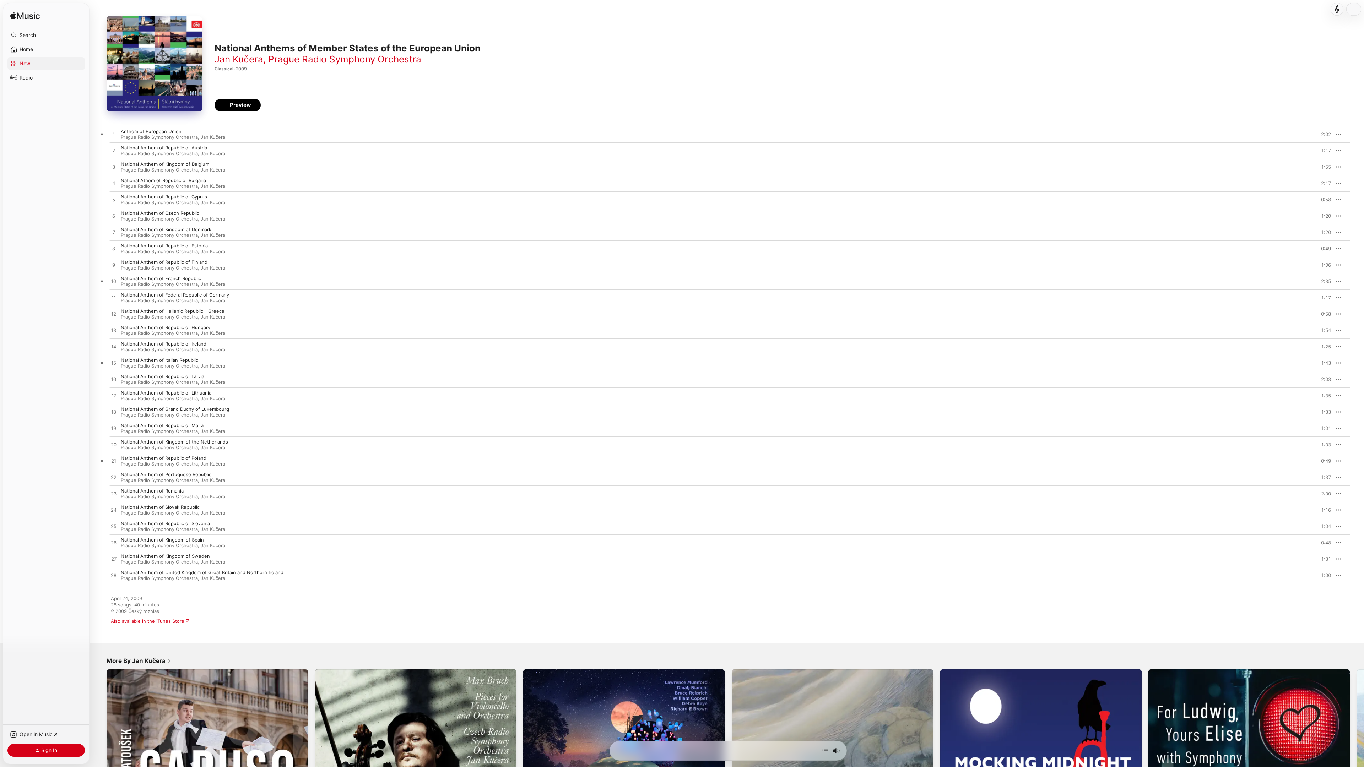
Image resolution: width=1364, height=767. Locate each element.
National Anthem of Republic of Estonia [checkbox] (164, 246)
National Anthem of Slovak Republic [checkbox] (160, 507)
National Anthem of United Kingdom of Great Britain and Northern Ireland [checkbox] (202, 572)
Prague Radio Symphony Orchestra (344, 59)
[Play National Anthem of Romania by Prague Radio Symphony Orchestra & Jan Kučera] (114, 494)
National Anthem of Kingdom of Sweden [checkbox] (165, 556)
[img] (25, 16)
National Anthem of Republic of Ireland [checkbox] (163, 344)
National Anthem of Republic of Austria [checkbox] (164, 148)
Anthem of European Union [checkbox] (151, 131)
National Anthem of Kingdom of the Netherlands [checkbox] (174, 442)
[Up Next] (825, 751)
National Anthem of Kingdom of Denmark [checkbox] (166, 229)
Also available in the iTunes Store (147, 621)
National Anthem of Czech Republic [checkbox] (160, 213)
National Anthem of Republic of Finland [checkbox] (164, 262)
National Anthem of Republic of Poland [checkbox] (163, 458)
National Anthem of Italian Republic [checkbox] (159, 360)
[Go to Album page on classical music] (1337, 9)
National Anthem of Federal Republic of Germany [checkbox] (175, 295)
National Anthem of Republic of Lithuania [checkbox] (166, 393)
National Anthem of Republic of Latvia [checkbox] (162, 376)
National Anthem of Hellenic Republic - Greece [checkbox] (172, 311)
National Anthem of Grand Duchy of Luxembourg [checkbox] (175, 409)
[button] (46, 35)
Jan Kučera (239, 59)
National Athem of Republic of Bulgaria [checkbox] (163, 180)
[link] (139, 661)
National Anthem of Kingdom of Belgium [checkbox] (165, 164)
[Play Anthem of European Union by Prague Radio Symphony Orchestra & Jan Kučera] (114, 134)
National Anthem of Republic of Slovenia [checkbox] (165, 523)
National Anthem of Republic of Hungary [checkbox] (165, 327)
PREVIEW (1323, 134)
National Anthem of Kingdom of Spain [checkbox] (162, 540)
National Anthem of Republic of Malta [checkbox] (162, 425)
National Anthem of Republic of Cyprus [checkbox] (164, 197)
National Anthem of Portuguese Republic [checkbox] (166, 474)
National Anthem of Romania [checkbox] (152, 491)
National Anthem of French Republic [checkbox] (161, 278)
